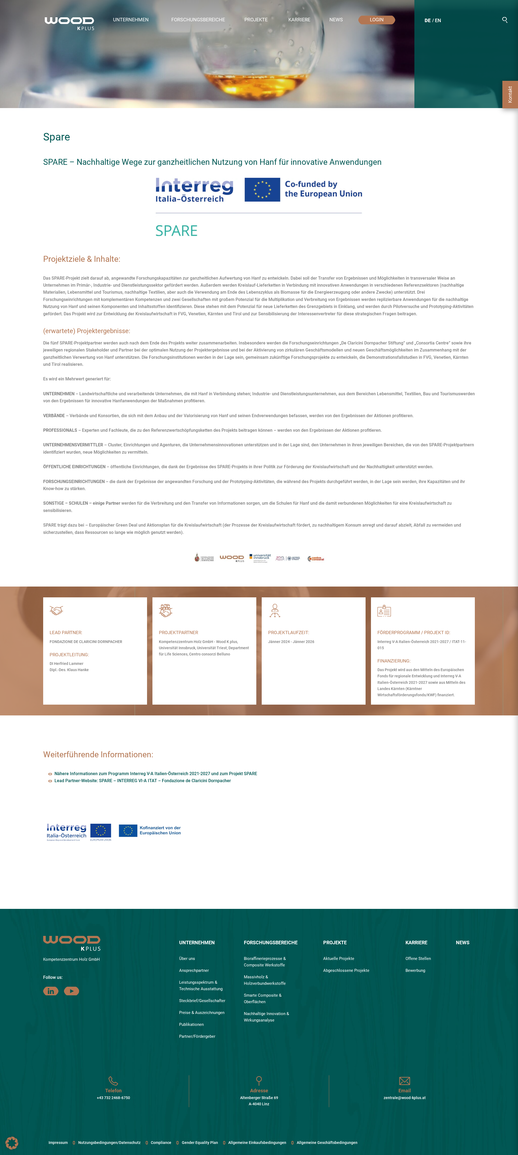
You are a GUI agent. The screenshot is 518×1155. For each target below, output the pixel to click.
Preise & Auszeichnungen (201, 1012)
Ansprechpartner (194, 970)
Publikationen (191, 1024)
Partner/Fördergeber (197, 1036)
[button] (134, 20)
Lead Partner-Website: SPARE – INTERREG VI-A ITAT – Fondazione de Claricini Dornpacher (142, 780)
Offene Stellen (418, 958)
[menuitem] (427, 21)
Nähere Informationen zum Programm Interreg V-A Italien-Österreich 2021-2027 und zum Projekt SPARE (155, 773)
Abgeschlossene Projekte (346, 970)
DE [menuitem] (428, 20)
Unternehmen (197, 942)
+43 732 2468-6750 (113, 1098)
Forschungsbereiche (271, 942)
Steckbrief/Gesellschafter (202, 1000)
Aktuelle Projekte (338, 958)
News (462, 942)
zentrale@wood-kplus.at (405, 1098)
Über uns (187, 958)
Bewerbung (415, 970)
